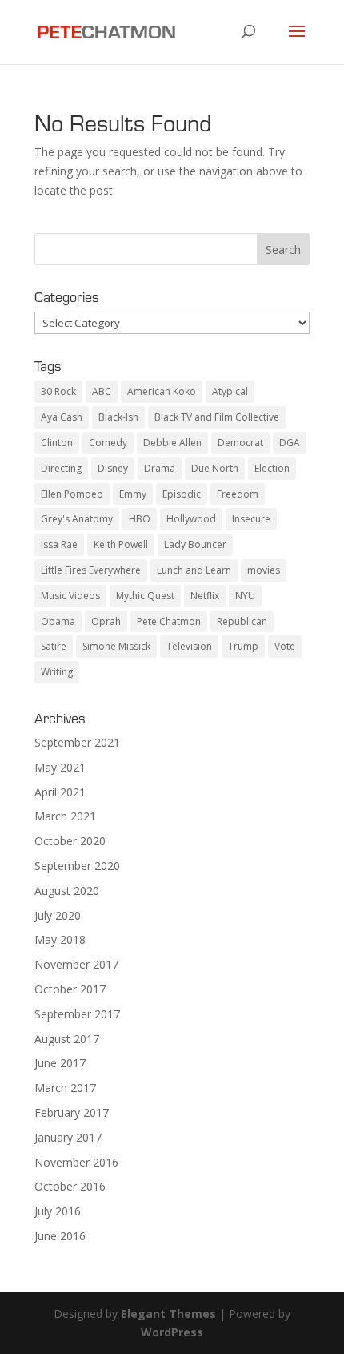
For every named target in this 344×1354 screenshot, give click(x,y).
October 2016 (70, 1186)
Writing (57, 672)
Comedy (108, 442)
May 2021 (60, 767)
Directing (61, 468)
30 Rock (58, 391)
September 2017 (77, 1014)
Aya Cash (61, 417)
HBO (139, 519)
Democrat (240, 442)
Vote (284, 646)
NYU (245, 595)
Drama (159, 468)
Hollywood (191, 519)
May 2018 (60, 939)
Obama (58, 621)
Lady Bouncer (195, 544)
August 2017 (66, 1038)
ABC (101, 391)
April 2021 (60, 792)
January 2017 (68, 1137)
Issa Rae (59, 544)
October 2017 (70, 989)
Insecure (251, 519)
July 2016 (57, 1211)
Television (189, 646)
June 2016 (60, 1235)
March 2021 (65, 816)
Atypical (230, 391)
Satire (53, 646)
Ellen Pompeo (72, 494)
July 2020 (57, 915)
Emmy (132, 494)
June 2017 (60, 1062)
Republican (242, 621)
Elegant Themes (168, 1313)
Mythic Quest (145, 595)
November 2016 (76, 1162)
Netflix (204, 595)
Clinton (57, 442)
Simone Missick (116, 646)
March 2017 (65, 1087)
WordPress (172, 1332)
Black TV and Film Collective (216, 417)
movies (263, 570)
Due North (214, 468)
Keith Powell (121, 544)
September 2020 (77, 865)
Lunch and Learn (194, 570)
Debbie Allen (172, 442)
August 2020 (66, 890)
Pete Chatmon (169, 621)
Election (272, 468)
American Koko (161, 391)
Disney (113, 468)
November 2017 (76, 964)
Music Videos (70, 595)
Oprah (106, 621)
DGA (289, 442)
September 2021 (77, 742)
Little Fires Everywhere (91, 570)
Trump (243, 646)
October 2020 (70, 840)
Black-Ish (118, 417)
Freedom (237, 494)
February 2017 (71, 1112)
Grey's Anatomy (77, 519)
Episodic (181, 494)
